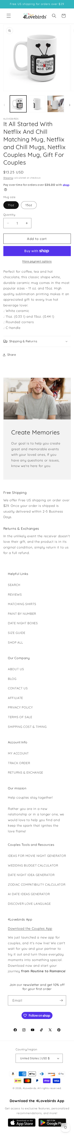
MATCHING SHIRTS (22, 604)
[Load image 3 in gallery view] (55, 103)
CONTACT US (18, 688)
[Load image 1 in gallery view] (18, 103)
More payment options (37, 261)
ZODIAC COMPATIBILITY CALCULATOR (36, 884)
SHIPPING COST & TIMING (27, 727)
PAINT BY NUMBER (22, 614)
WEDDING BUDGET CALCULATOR (33, 865)
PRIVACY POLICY (20, 707)
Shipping (8, 177)
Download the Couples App (30, 928)
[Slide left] (4, 105)
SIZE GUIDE (16, 633)
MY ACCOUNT (18, 753)
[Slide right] (69, 105)
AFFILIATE (15, 698)
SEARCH (14, 585)
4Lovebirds (29, 1088)
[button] (8, 16)
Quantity (9, 214)
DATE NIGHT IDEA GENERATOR (31, 875)
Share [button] (11, 355)
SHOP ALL (15, 642)
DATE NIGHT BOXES (23, 623)
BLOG (12, 679)
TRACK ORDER (19, 763)
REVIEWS (15, 594)
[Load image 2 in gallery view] (37, 103)
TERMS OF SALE (20, 717)
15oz (28, 205)
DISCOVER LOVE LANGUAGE (29, 904)
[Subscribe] (61, 1000)
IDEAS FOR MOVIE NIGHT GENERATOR (37, 856)
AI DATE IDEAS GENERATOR (29, 894)
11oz (11, 205)
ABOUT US (16, 669)
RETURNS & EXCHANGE (25, 772)
